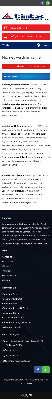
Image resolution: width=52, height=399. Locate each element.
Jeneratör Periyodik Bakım (16, 308)
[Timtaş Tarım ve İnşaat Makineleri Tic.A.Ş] (26, 16)
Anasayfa (23, 66)
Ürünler (7, 271)
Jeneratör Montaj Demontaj (16, 322)
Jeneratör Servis (11, 303)
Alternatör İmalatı (12, 327)
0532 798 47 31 (19, 27)
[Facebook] (42, 3)
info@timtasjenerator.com (26, 36)
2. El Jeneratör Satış (12, 317)
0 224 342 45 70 (13, 350)
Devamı (41, 243)
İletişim (7, 280)
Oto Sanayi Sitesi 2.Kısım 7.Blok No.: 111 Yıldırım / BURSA (25, 343)
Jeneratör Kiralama (12, 299)
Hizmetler (8, 266)
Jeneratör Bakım (11, 313)
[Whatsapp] (48, 3)
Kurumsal (8, 261)
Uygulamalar (9, 275)
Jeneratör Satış (10, 294)
